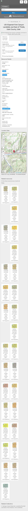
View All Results (14, 21)
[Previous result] (9, 21)
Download (22, 44)
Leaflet (9, 172)
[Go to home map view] (3, 152)
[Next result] (19, 21)
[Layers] (24, 134)
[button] (14, 151)
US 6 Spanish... (6, 202)
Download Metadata (8, 56)
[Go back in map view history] (3, 156)
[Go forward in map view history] (3, 154)
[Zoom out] (3, 149)
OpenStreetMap (18, 172)
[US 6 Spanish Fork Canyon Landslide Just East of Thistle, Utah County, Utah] (14, 33)
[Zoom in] (3, 134)
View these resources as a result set (11, 181)
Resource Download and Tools (5, 38)
